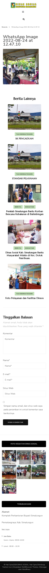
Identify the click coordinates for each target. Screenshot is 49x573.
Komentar (8, 333)
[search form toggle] (24, 19)
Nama (6, 360)
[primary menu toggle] (23, 12)
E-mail (6, 374)
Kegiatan (29, 207)
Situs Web (8, 388)
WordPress (26, 569)
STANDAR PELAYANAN (24, 178)
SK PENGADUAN (24, 138)
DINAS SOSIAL (23, 565)
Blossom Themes (31, 567)
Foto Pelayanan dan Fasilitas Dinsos (24, 298)
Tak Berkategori (24, 134)
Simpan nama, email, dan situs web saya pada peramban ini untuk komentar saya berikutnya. (23, 409)
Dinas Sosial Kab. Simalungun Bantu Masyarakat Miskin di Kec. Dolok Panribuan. (24, 255)
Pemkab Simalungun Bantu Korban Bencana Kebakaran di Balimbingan (24, 213)
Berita (18, 207)
